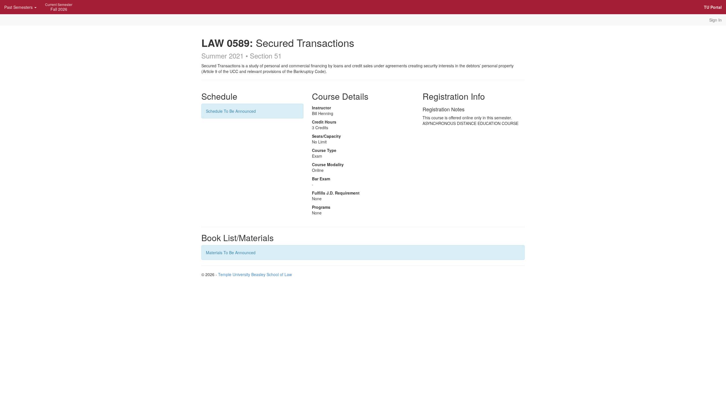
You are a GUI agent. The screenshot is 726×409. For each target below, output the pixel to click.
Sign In (715, 20)
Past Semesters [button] (19, 7)
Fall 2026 (58, 7)
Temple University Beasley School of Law (255, 274)
